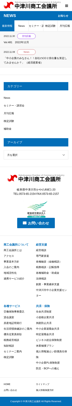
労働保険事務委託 (14, 311)
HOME (7, 384)
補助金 (7, 128)
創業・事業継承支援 (47, 284)
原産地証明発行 (13, 323)
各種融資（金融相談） (49, 261)
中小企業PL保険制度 (48, 362)
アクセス (9, 255)
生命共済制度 (44, 311)
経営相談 (41, 250)
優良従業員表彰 (13, 334)
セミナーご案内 (13, 351)
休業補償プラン (45, 345)
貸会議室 (9, 317)
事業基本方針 (11, 261)
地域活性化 (10, 272)
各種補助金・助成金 (47, 272)
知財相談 (9, 345)
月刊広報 (9, 113)
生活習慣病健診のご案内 (18, 328)
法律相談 (41, 278)
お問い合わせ (38, 223)
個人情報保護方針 (45, 390)
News (21, 25)
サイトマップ (42, 384)
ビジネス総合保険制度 (49, 339)
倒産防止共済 (44, 323)
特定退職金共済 (45, 334)
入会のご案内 (11, 267)
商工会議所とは (13, 250)
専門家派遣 (42, 255)
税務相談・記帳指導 (47, 267)
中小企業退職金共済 (47, 328)
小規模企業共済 (45, 317)
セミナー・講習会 (36, 25)
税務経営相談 (11, 339)
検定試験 (50, 25)
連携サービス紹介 (14, 278)
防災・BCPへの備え (47, 368)
